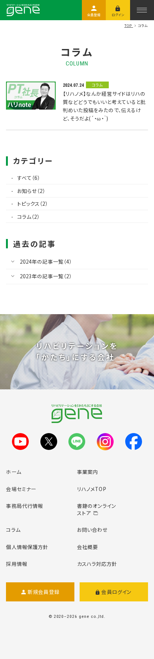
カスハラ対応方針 (97, 563)
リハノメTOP (92, 489)
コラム (13, 529)
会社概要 (87, 547)
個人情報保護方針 (27, 547)
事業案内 (87, 471)
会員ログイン (116, 591)
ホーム (13, 471)
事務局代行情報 (24, 505)
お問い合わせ (92, 529)
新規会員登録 (43, 591)
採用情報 (16, 563)
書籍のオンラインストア (97, 509)
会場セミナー (21, 489)
